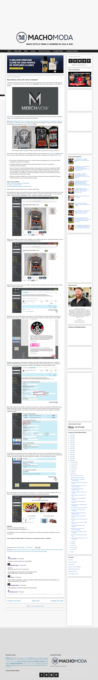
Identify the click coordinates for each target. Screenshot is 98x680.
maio (72, 541)
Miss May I (30, 121)
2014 (71, 458)
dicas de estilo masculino (42, 659)
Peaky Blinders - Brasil (73, 573)
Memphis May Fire (46, 121)
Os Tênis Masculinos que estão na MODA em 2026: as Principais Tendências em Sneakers (82, 212)
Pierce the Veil (37, 121)
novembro (73, 464)
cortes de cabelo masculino (41, 658)
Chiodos (23, 122)
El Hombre (70, 559)
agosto (72, 469)
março (72, 545)
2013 (71, 460)
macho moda (34, 551)
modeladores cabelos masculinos (29, 663)
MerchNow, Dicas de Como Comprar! (79, 507)
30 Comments (28, 547)
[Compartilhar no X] (38, 547)
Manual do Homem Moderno (74, 566)
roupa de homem (40, 665)
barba (12, 658)
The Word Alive (17, 122)
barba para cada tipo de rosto (21, 658)
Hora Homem (71, 564)
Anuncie (33, 51)
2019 (71, 448)
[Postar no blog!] (37, 547)
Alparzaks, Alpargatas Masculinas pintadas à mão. (19, 186)
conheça (31, 658)
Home (9, 51)
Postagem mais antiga (57, 601)
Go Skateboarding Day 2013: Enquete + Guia (77, 489)
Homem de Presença (44, 51)
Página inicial (35, 601)
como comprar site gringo (34, 549)
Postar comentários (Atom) (37, 606)
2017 (71, 452)
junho (72, 473)
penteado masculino (11, 665)
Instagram (51, 153)
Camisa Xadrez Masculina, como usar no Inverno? (78, 486)
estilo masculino (21, 661)
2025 (71, 437)
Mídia (25, 51)
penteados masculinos (20, 665)
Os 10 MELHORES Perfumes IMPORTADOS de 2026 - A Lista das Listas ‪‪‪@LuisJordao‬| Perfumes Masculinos (83, 219)
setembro (73, 467)
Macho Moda (16, 547)
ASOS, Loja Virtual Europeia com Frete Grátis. (18, 183)
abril (72, 543)
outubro (73, 466)
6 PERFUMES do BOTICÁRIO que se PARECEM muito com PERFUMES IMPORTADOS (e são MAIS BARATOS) (82, 168)
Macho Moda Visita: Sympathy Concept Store (77, 480)
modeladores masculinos (42, 663)
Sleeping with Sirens (19, 121)
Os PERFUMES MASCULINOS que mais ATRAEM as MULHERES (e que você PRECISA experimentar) (83, 226)
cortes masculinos (10, 659)
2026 (71, 435)
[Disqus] (35, 575)
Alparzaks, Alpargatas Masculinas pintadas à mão (78, 513)
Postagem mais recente (14, 601)
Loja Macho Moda (58, 51)
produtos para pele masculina (30, 665)
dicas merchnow (27, 551)
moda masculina (16, 663)
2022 (71, 442)
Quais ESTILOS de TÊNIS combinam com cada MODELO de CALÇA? (82, 204)
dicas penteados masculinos (11, 661)
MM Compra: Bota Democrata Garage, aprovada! (77, 529)
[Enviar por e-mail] (35, 547)
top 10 (9, 666)
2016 (71, 454)
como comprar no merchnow (20, 549)
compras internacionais (46, 549)
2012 (71, 551)
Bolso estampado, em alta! (77, 475)
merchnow (40, 551)
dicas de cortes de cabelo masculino (28, 659)
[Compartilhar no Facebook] (40, 547)
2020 (71, 446)
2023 (71, 440)
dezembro (73, 462)
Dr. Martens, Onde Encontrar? (14, 184)
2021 (71, 444)
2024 (71, 438)
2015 (71, 456)
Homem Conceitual (72, 562)
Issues (26, 121)
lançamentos (30, 661)
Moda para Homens (72, 571)
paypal (45, 551)
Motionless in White (56, 121)
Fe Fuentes (63, 666)
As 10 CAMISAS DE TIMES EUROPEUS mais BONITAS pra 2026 (82, 160)
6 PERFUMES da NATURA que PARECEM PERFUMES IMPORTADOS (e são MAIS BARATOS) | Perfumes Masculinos (82, 183)
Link (25, 527)
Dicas (54, 549)
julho (72, 471)
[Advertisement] (45, 14)
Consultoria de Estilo (72, 51)
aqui (12, 84)
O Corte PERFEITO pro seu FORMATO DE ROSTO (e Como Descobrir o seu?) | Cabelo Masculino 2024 (82, 190)
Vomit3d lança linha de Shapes (77, 477)
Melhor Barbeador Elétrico (74, 569)
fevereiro (73, 547)
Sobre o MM (17, 51)
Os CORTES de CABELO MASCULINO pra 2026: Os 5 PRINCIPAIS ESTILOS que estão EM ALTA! (82, 175)
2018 (71, 450)
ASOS (44, 82)
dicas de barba (17, 659)
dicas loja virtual (18, 551)
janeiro (72, 549)
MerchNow (10, 116)
